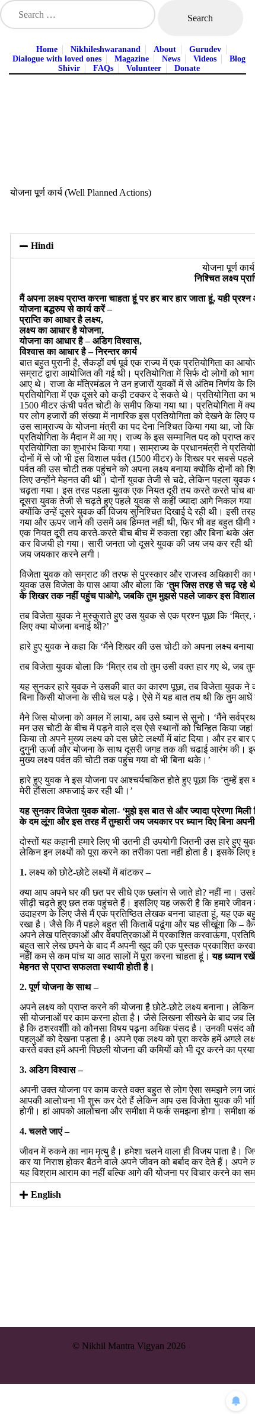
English (46, 1194)
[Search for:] (79, 14)
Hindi (42, 246)
